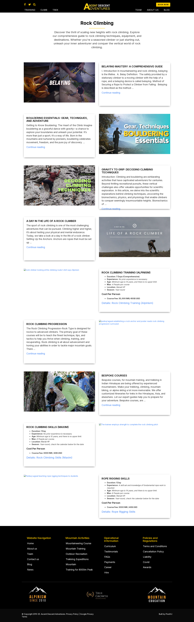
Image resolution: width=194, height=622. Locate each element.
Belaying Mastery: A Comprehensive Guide (132, 66)
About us (152, 10)
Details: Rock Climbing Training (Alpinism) (127, 303)
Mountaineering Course (78, 543)
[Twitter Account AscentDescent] (29, 4)
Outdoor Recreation (76, 554)
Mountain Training (75, 548)
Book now (163, 4)
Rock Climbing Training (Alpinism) (126, 272)
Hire (106, 572)
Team (138, 10)
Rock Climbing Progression (46, 324)
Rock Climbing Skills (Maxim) (47, 427)
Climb (44, 10)
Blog (167, 10)
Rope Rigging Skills (116, 478)
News (30, 569)
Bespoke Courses (114, 375)
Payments (109, 562)
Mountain (71, 564)
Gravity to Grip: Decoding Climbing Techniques (127, 171)
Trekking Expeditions (77, 559)
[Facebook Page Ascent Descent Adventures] (25, 4)
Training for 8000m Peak (79, 569)
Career (108, 567)
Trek (55, 10)
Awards (147, 567)
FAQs (107, 556)
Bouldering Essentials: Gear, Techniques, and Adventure (57, 119)
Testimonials (111, 551)
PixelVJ (169, 614)
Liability (147, 556)
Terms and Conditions (155, 546)
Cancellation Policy (153, 551)
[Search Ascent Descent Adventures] (34, 4)
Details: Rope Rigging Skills (118, 511)
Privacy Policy (72, 614)
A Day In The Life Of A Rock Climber (51, 221)
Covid (146, 562)
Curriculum (110, 546)
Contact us (33, 559)
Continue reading (111, 92)
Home (30, 543)
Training (29, 10)
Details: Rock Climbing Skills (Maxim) (49, 457)
